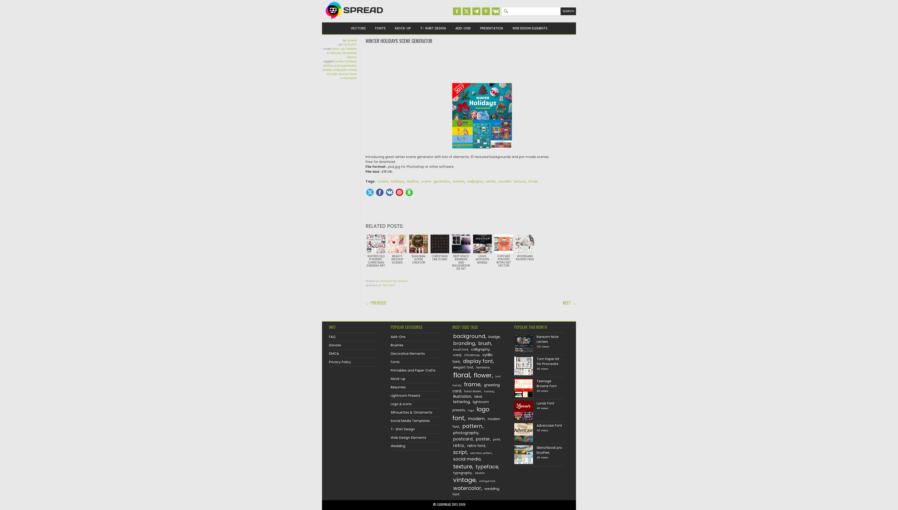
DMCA (334, 353)
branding (464, 343)
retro (458, 445)
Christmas (472, 355)
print (496, 439)
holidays (350, 61)
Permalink (350, 78)
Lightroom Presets (405, 395)
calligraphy (480, 349)
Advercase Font (549, 425)
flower (483, 375)
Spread (352, 40)
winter (352, 70)
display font (478, 361)
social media (467, 459)
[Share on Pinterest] (399, 192)
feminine (483, 367)
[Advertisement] (471, 63)
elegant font (463, 367)
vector (480, 473)
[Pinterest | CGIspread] (486, 11)
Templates (349, 53)
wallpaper (340, 70)
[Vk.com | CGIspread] (496, 11)
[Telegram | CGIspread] (476, 11)
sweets (327, 70)
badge (494, 336)
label (478, 396)
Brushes (397, 345)
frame (472, 384)
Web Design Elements (529, 28)
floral (461, 375)
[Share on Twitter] (370, 192)
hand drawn (472, 391)
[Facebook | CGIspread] (457, 11)
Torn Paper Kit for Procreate (548, 361)
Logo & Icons (401, 404)
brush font (460, 350)
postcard (463, 439)
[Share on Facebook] (380, 192)
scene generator (345, 65)
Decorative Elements (408, 353)
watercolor (467, 488)
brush (484, 343)
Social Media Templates (410, 421)
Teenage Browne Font (547, 383)
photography (465, 433)
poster (483, 439)
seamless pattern (481, 453)
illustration (462, 396)
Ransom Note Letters (548, 339)
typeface (487, 466)
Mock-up (403, 28)
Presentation (491, 28)
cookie (338, 61)
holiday (489, 391)
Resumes (398, 387)
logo (471, 410)
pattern (472, 426)
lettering (461, 401)
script (460, 452)
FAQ (332, 336)
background (469, 336)
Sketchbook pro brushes (549, 450)
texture (462, 466)
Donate (335, 345)
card (457, 355)
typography (462, 473)
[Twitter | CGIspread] (467, 11)
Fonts (380, 28)
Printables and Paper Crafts (413, 370)
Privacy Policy (340, 362)
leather (328, 65)
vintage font (487, 481)
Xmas (353, 74)
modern (476, 419)
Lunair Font (545, 403)
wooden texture (337, 74)
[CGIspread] (354, 20)
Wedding (398, 446)
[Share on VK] (389, 192)
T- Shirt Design (433, 28)
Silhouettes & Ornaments (411, 412)
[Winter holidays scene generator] (482, 152)
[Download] (409, 192)
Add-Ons (463, 28)
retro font (476, 445)
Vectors (358, 28)
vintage (464, 480)
